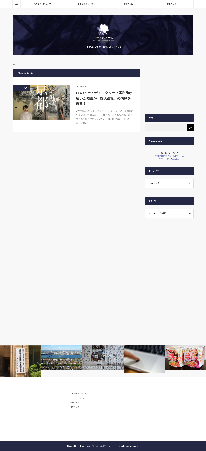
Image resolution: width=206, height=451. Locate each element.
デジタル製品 (165, 159)
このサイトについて (42, 4)
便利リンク (172, 4)
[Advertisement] (169, 89)
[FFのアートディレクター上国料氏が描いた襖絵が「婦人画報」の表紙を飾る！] (41, 102)
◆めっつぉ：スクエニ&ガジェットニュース (100, 446)
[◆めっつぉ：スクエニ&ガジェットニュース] (103, 54)
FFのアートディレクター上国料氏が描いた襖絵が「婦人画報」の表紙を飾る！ (104, 98)
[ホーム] (16, 4)
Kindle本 (162, 156)
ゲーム (181, 156)
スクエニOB (21, 88)
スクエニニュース (85, 4)
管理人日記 (128, 4)
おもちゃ (176, 159)
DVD (175, 156)
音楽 (169, 156)
